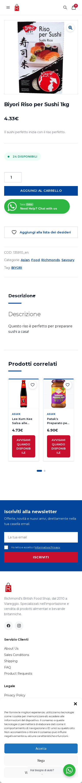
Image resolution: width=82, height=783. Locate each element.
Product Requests (18, 673)
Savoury (67, 260)
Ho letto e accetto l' (35, 547)
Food (35, 260)
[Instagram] (19, 625)
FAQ (7, 667)
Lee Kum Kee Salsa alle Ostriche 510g (22, 421)
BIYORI (16, 268)
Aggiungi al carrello (41, 191)
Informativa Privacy (47, 547)
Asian (25, 260)
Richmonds (50, 260)
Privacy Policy (14, 695)
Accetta (41, 748)
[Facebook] (8, 625)
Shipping (10, 661)
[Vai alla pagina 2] (44, 471)
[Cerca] (65, 7)
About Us (11, 648)
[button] (75, 704)
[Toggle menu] (8, 7)
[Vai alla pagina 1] (39, 471)
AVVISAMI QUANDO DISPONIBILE (23, 446)
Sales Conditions (16, 655)
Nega (41, 760)
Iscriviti (41, 557)
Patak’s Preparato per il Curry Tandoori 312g (58, 421)
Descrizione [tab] (21, 295)
